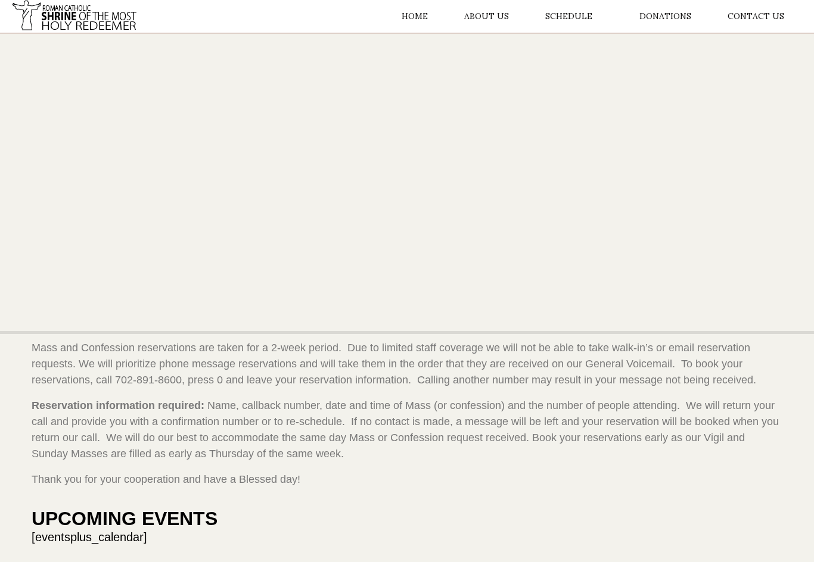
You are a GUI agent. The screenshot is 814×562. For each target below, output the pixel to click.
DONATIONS (665, 16)
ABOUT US (486, 16)
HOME (415, 16)
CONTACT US (756, 16)
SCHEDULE (568, 16)
